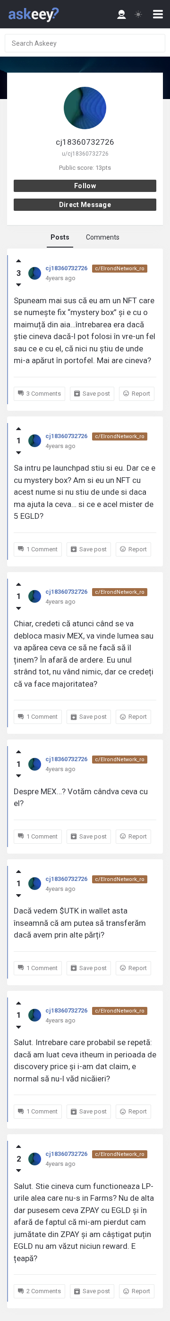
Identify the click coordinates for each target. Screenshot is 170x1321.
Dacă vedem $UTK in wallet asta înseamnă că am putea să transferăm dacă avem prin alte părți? (80, 922)
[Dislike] (18, 285)
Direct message (85, 204)
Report (141, 393)
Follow (85, 186)
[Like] (18, 261)
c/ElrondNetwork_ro (119, 269)
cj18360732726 (66, 268)
